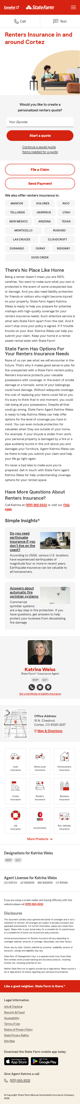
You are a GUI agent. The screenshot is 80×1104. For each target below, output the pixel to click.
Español (9, 7)
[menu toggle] (73, 7)
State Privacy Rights (16, 1035)
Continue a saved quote (39, 147)
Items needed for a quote (40, 152)
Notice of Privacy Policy (18, 1029)
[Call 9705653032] (32, 687)
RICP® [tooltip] (35, 680)
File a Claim (40, 169)
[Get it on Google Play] (44, 1061)
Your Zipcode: (18, 122)
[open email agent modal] (40, 688)
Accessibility (11, 1018)
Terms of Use (12, 1023)
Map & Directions (50, 731)
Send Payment (40, 183)
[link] (40, 7)
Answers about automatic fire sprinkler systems (24, 592)
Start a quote (40, 135)
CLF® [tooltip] (44, 680)
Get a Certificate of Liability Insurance (40, 694)
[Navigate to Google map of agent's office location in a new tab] (48, 687)
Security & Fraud (14, 1012)
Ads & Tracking (13, 1006)
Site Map (9, 1041)
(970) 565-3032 (36, 505)
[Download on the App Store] (16, 1061)
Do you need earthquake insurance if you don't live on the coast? (22, 541)
